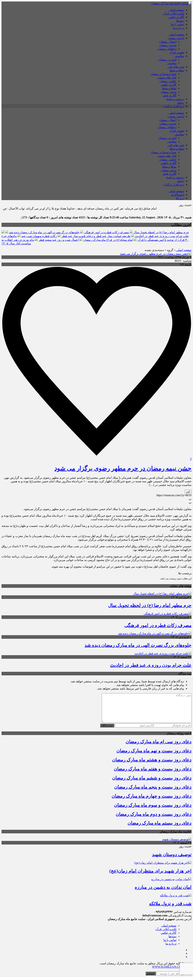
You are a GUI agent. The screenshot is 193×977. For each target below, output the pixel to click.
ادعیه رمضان (176, 38)
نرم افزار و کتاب (173, 106)
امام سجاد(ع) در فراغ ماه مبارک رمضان (108, 239)
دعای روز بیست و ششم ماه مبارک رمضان (151, 777)
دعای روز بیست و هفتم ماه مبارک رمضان (152, 768)
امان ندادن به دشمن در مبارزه (163, 887)
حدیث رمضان (167, 45)
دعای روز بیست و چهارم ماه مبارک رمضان (151, 796)
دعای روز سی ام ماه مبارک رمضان (158, 741)
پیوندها (180, 20)
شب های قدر (176, 66)
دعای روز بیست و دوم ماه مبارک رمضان (153, 814)
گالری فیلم (169, 95)
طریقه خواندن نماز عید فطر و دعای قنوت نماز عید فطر (95, 236)
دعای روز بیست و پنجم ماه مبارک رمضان (152, 786)
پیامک (180, 102)
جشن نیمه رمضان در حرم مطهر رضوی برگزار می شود (122, 468)
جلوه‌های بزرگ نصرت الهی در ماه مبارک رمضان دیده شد (44, 232)
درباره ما (178, 27)
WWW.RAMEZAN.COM (168, 966)
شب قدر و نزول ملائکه (170, 903)
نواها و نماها (177, 70)
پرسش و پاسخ (175, 99)
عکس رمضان (167, 81)
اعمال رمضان (167, 41)
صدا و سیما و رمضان (163, 74)
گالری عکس (176, 17)
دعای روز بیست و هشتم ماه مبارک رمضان (151, 759)
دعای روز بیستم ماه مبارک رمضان (159, 823)
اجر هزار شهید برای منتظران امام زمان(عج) (150, 870)
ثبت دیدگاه (107, 725)
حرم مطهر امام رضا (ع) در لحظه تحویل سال (161, 232)
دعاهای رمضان (167, 48)
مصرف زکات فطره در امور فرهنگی (106, 232)
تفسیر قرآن (176, 52)
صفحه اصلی (176, 10)
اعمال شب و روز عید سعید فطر (59, 239)
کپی (188, 491)
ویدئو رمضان (168, 91)
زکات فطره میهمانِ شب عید (39, 236)
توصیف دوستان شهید (171, 854)
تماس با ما (177, 24)
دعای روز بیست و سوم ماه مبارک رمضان (152, 805)
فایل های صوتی (166, 77)
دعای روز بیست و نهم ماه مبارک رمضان (153, 750)
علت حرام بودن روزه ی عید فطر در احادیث (162, 236)
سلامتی (179, 56)
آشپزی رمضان (167, 59)
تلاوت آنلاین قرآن (173, 13)
